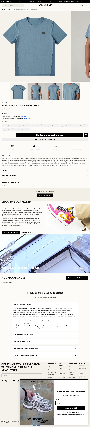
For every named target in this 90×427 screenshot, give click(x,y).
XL (83, 126)
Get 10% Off (71, 408)
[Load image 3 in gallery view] (53, 91)
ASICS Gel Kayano (62, 369)
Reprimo (10, 9)
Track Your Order (82, 377)
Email (57, 399)
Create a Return (81, 372)
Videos (71, 367)
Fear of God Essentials (52, 373)
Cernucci (51, 370)
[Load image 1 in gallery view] (18, 91)
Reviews (71, 370)
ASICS (50, 367)
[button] (83, 5)
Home (3, 9)
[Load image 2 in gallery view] (36, 91)
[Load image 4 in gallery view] (71, 91)
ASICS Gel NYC (62, 374)
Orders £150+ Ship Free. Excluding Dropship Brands (61, 1)
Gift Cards (72, 377)
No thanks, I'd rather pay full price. (71, 412)
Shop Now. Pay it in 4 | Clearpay (25, 1)
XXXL (25, 130)
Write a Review (46, 195)
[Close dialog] (86, 381)
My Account (82, 368)
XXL (11, 130)
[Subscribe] (39, 375)
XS (26, 126)
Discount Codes (71, 373)
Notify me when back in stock (49, 135)
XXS (11, 126)
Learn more (23, 116)
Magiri (50, 377)
